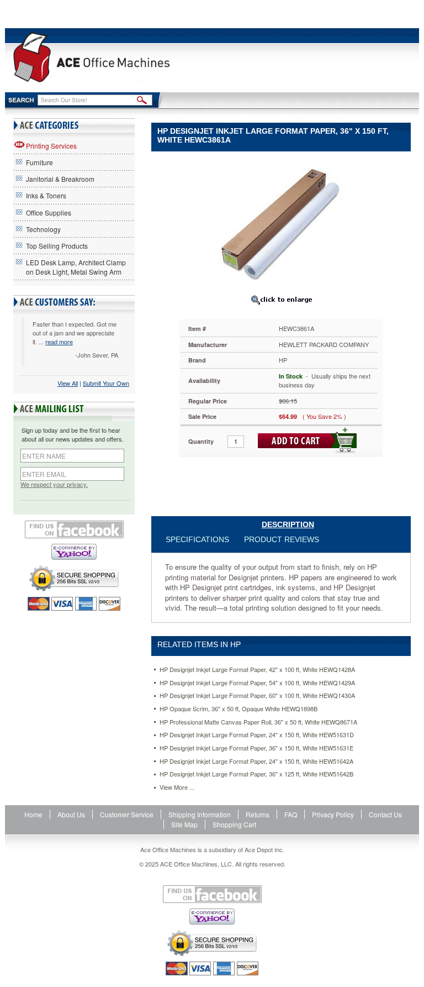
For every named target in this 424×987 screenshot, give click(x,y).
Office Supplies (48, 212)
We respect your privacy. (54, 484)
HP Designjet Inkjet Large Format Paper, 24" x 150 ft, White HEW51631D (257, 735)
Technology (43, 229)
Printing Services (51, 145)
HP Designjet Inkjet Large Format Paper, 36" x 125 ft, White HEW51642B (256, 774)
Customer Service (126, 814)
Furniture (39, 162)
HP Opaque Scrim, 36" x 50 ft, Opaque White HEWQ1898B (238, 709)
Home (33, 814)
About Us (71, 814)
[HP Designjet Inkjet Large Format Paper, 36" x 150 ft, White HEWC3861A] (281, 223)
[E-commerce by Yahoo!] (74, 552)
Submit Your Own (106, 383)
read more (59, 341)
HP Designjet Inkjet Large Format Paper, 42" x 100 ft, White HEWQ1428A (257, 669)
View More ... (177, 787)
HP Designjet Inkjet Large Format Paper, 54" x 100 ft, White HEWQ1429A (257, 683)
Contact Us (385, 814)
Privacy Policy (333, 814)
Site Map (184, 824)
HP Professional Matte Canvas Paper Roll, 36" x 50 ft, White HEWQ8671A (258, 722)
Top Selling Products (57, 245)
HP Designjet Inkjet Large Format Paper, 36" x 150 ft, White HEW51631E (256, 748)
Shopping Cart (234, 824)
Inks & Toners (46, 195)
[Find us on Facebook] (74, 529)
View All (67, 383)
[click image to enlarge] (281, 299)
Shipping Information (199, 814)
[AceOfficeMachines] (91, 57)
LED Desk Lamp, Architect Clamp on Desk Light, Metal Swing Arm (76, 267)
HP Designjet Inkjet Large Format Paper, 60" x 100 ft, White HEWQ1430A (257, 695)
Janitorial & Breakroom (60, 178)
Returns (257, 814)
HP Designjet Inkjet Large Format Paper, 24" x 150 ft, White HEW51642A (256, 761)
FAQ (290, 814)
